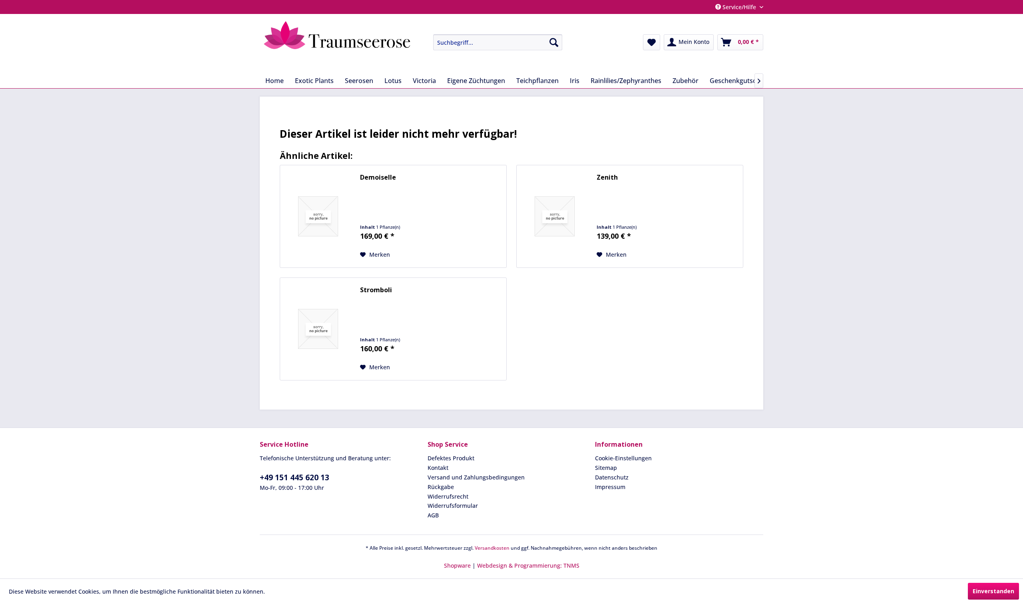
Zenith (607, 177)
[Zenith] (555, 216)
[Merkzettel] (651, 42)
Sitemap (606, 467)
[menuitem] (491, 42)
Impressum (610, 487)
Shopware (457, 565)
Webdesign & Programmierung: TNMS (528, 565)
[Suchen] (553, 42)
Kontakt (438, 467)
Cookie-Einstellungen (623, 458)
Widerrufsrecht (448, 496)
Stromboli (376, 290)
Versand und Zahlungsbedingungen (476, 477)
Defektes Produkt (451, 458)
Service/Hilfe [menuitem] (739, 7)
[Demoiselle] (318, 216)
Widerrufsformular (453, 505)
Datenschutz (612, 477)
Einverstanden (993, 591)
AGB (433, 515)
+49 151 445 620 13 (294, 477)
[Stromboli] (318, 329)
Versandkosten (492, 548)
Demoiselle (378, 177)
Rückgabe (441, 487)
